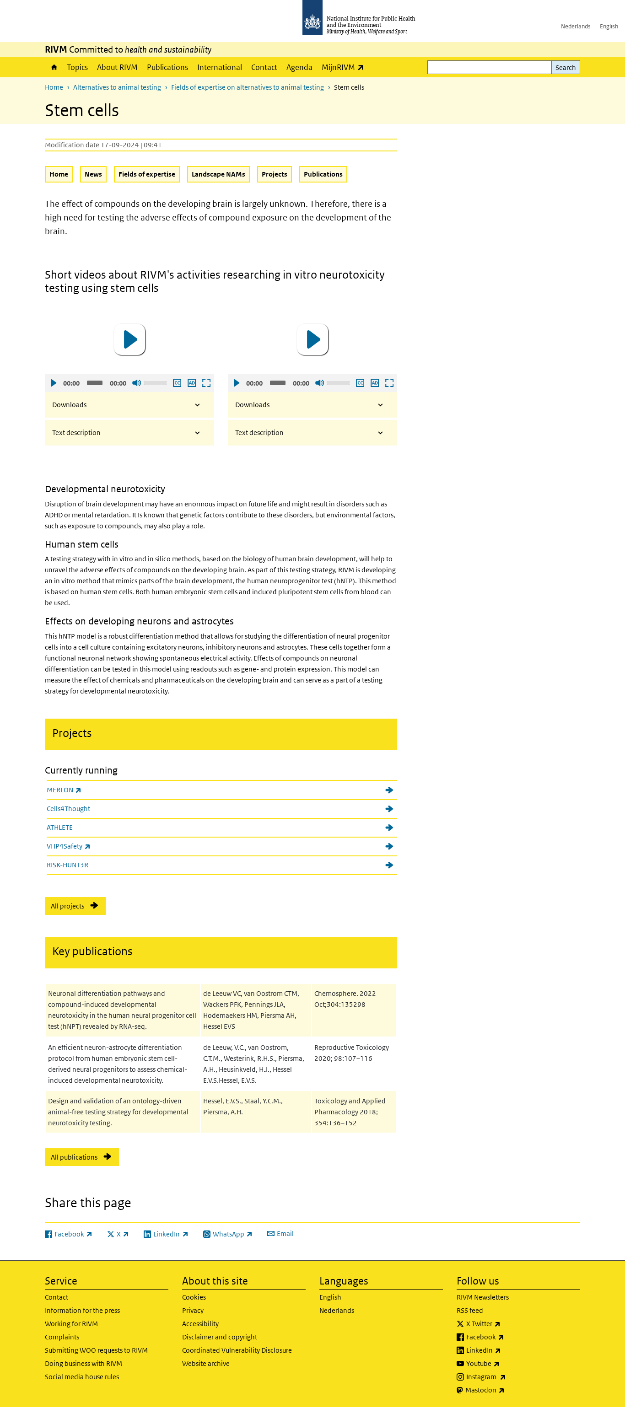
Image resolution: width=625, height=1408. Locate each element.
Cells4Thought (68, 808)
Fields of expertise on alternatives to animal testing (247, 87)
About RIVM (117, 67)
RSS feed (470, 1310)
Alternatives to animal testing (117, 87)
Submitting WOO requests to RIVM (96, 1350)
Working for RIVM (71, 1323)
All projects (67, 906)
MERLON (88, 789)
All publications (74, 1157)
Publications (167, 67)
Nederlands (576, 26)
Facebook (509, 1336)
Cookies (194, 1297)
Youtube (507, 1363)
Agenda (299, 67)
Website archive (206, 1363)
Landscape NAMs (218, 174)
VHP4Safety (93, 845)
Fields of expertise (147, 174)
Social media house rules (82, 1376)
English (609, 26)
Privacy (193, 1310)
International (219, 67)
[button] (129, 339)
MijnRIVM (345, 67)
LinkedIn (507, 1349)
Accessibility (200, 1323)
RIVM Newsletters (483, 1297)
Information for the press (82, 1310)
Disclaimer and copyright (219, 1337)
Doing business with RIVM (83, 1363)
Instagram (510, 1376)
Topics (77, 67)
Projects (274, 174)
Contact (264, 67)
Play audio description (191, 382)
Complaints (62, 1337)
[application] (129, 339)
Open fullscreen (205, 382)
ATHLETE (60, 827)
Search (565, 67)
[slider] (156, 382)
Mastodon (509, 1389)
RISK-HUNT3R (67, 864)
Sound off (136, 382)
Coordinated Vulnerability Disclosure (237, 1350)
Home (53, 67)
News (93, 174)
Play (53, 382)
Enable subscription (176, 382)
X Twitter (507, 1323)
